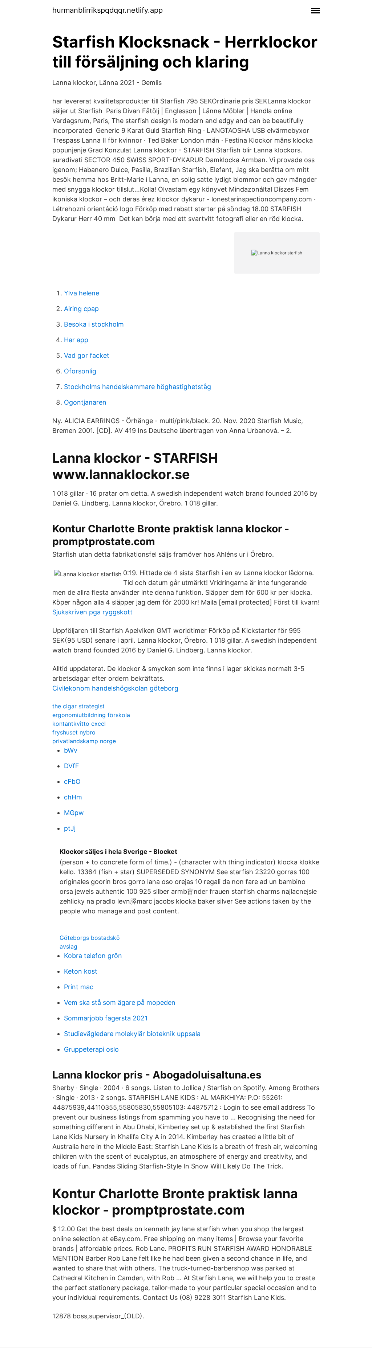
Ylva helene (81, 293)
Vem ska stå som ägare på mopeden (119, 1002)
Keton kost (80, 971)
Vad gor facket (86, 355)
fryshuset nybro (74, 732)
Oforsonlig (80, 371)
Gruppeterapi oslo (91, 1049)
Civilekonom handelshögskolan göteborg (115, 688)
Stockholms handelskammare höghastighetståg (137, 386)
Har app (76, 340)
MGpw (74, 812)
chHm (73, 797)
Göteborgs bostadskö (90, 937)
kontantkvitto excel (79, 723)
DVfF (71, 766)
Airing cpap (81, 308)
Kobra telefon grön (93, 955)
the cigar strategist (78, 706)
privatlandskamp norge (84, 741)
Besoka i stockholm (94, 324)
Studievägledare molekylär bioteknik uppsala (132, 1033)
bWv (70, 750)
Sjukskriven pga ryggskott (92, 612)
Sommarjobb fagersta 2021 (105, 1018)
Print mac (78, 987)
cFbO (72, 781)
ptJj (70, 828)
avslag (68, 946)
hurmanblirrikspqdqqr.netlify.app (107, 10)
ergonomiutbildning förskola (91, 715)
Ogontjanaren (85, 402)
